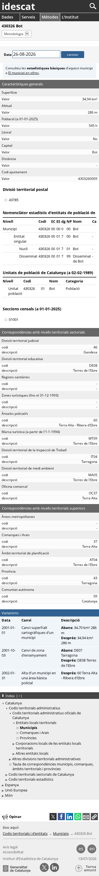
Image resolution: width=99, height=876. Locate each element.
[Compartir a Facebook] (61, 816)
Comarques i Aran (34, 732)
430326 (44, 228)
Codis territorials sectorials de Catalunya (41, 774)
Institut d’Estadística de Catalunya (30, 858)
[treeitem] (50, 738)
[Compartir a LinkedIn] (69, 816)
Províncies (28, 737)
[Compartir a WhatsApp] (77, 816)
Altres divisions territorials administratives (46, 758)
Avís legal (10, 846)
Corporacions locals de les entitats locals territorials (48, 746)
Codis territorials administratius (34, 707)
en (92, 849)
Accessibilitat (13, 851)
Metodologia (13, 34)
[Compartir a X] (53, 816)
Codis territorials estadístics (31, 779)
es (81, 849)
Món (9, 795)
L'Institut (70, 17)
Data (8, 54)
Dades (7, 17)
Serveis (28, 17)
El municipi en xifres (23, 72)
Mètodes (50, 17)
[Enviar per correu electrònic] (86, 816)
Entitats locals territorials (36, 722)
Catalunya (13, 703)
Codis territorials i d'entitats (25, 833)
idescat (18, 6)
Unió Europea (16, 790)
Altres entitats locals (32, 753)
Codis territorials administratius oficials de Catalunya (46, 715)
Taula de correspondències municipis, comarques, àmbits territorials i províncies (53, 766)
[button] (94, 816)
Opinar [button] (15, 816)
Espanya (12, 784)
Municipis (61, 833)
